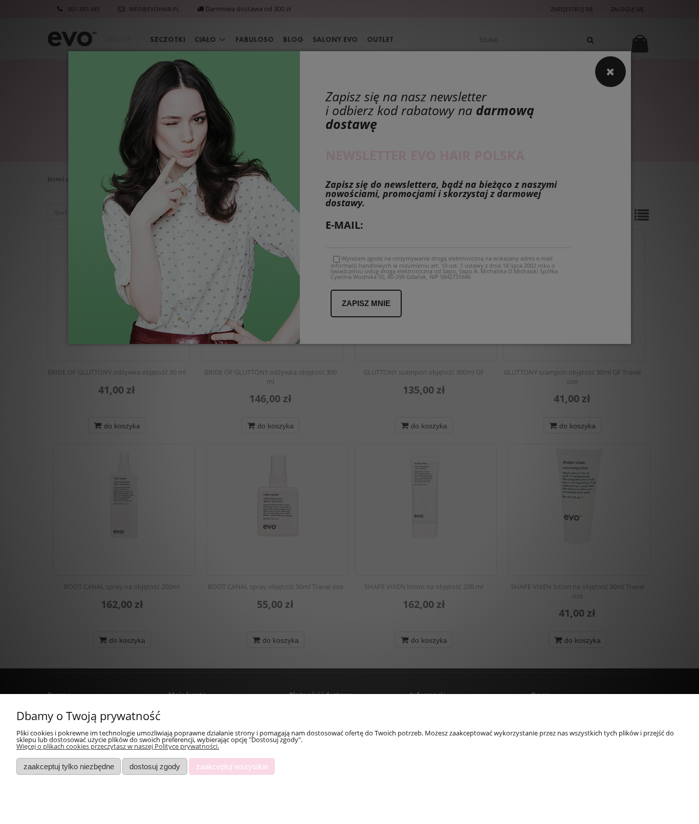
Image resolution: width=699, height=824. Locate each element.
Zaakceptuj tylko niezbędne (69, 766)
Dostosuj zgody (154, 766)
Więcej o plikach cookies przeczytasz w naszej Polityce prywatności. (117, 746)
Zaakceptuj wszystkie (232, 766)
